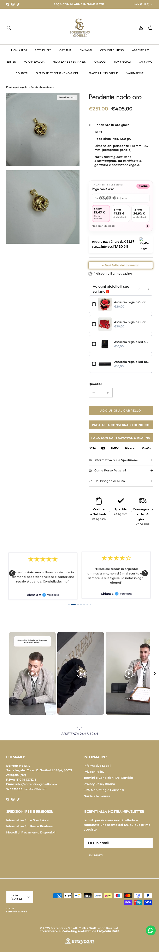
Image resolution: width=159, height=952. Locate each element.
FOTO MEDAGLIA (34, 65)
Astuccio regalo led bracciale (131, 365)
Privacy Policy (94, 775)
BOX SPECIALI (122, 65)
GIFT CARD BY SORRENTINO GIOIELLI (58, 77)
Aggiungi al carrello (120, 414)
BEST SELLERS (43, 54)
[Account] (140, 31)
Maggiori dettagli (120, 229)
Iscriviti (96, 858)
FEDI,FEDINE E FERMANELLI (69, 65)
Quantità (95, 387)
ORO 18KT (65, 54)
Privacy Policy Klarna (99, 787)
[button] (12, 576)
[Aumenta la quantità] (108, 396)
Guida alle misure (97, 799)
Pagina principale (16, 90)
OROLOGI (100, 65)
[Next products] (148, 293)
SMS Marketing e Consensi (104, 793)
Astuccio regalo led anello (131, 345)
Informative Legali (97, 769)
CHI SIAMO (145, 65)
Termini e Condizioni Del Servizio (108, 781)
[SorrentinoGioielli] (79, 31)
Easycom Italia (108, 934)
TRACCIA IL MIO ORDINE (103, 77)
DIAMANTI (86, 54)
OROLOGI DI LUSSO (112, 54)
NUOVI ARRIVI (18, 54)
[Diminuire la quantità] (92, 396)
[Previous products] (139, 293)
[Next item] (154, 676)
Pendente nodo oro (42, 90)
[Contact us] (151, 930)
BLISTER (11, 65)
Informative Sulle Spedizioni (27, 824)
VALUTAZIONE (134, 77)
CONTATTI (22, 77)
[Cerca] (8, 31)
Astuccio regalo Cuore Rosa (131, 306)
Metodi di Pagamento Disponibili (31, 836)
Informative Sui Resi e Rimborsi (29, 830)
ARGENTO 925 (140, 54)
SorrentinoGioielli (16, 915)
